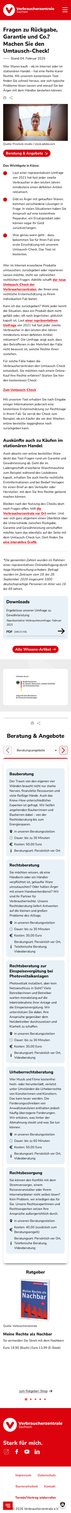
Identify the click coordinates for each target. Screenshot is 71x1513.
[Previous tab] (7, 750)
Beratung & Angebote (24, 153)
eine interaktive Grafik (19, 542)
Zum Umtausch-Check (19, 390)
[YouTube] (27, 1452)
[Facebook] (16, 1452)
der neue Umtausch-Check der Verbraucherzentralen (34, 285)
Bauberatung (21, 774)
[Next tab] (63, 750)
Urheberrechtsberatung (31, 1072)
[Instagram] (6, 1452)
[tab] (26, 1399)
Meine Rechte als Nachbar (27, 1334)
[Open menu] (8, 1506)
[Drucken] (4, 97)
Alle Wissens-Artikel (33, 649)
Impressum (23, 1475)
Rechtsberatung (24, 865)
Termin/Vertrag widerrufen (35, 1497)
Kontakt (49, 1486)
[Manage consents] (62, 1504)
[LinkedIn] (37, 1452)
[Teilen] (11, 97)
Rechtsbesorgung (25, 1173)
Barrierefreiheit (27, 1486)
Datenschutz (47, 1475)
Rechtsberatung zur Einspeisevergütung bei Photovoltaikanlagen (31, 971)
